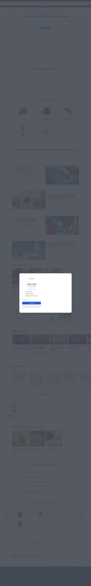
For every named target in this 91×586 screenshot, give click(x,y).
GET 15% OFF (31, 303)
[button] (71, 274)
